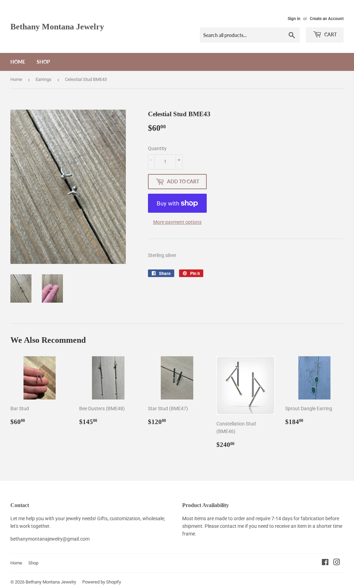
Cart (330, 34)
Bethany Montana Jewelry (57, 26)
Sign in (294, 18)
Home (17, 62)
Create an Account (327, 18)
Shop (43, 62)
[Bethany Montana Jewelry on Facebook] (325, 563)
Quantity (157, 148)
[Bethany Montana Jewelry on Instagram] (336, 563)
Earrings (44, 79)
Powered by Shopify (101, 582)
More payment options (177, 222)
